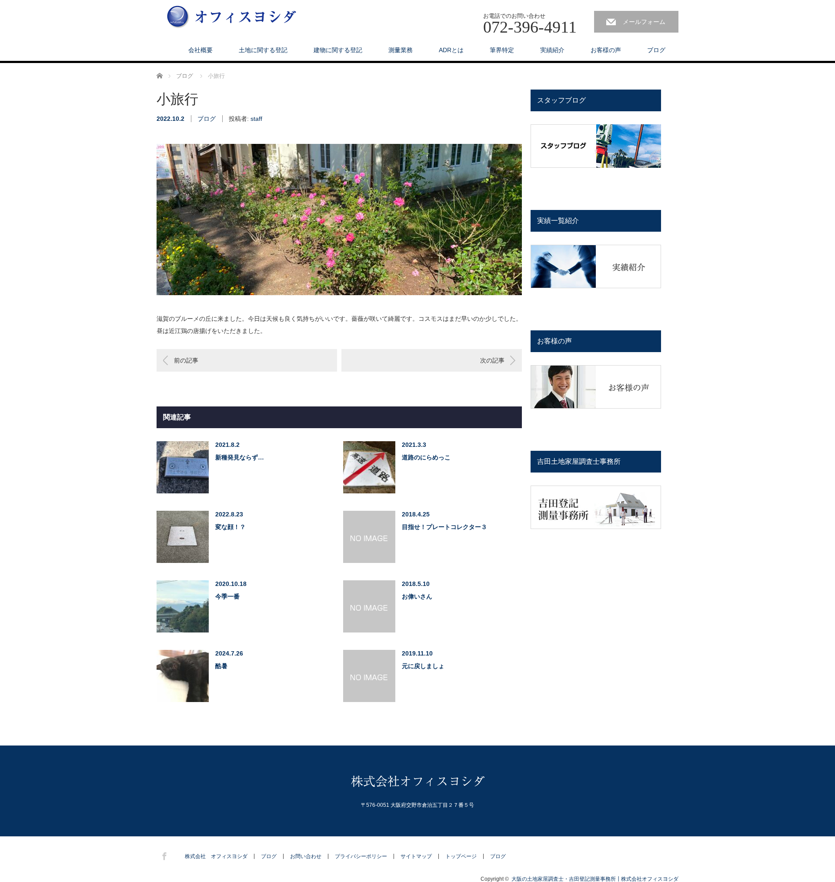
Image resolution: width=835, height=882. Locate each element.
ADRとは (451, 50)
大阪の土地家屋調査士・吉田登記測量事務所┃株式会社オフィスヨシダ (594, 879)
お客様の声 (606, 50)
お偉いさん (417, 596)
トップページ (461, 856)
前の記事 (186, 360)
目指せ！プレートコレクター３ (444, 526)
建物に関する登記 (338, 50)
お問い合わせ (305, 856)
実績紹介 (552, 50)
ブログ (656, 50)
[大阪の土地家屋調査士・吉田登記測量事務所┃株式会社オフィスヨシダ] (232, 17)
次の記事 (492, 360)
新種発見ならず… (239, 457)
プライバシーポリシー (361, 856)
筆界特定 (502, 50)
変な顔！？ (230, 526)
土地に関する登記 (263, 50)
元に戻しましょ (423, 665)
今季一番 (227, 596)
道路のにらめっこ (426, 457)
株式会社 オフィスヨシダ (216, 856)
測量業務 (400, 50)
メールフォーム (644, 21)
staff (256, 118)
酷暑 (221, 665)
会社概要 (200, 50)
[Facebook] (163, 854)
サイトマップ (416, 856)
